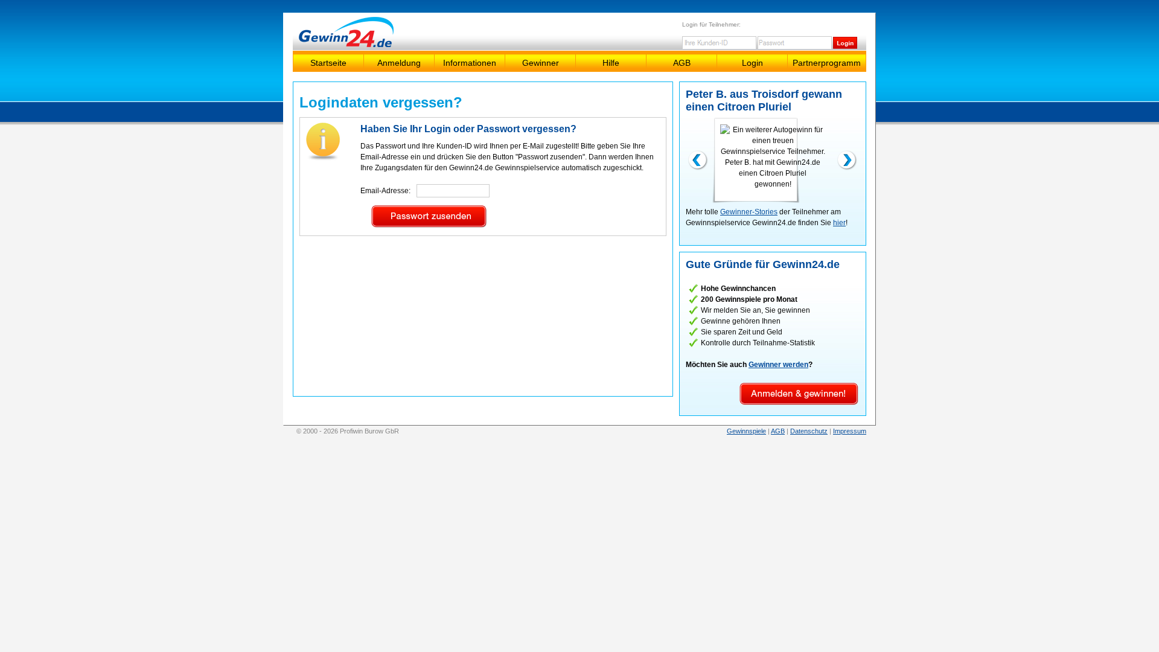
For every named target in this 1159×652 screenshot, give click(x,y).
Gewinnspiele (746, 431)
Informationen (469, 63)
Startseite (328, 63)
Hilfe (610, 63)
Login (752, 63)
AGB (682, 63)
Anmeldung (399, 63)
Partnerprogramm (827, 63)
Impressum (849, 431)
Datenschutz (809, 431)
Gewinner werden (778, 364)
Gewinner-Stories (748, 212)
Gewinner (540, 63)
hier (839, 223)
